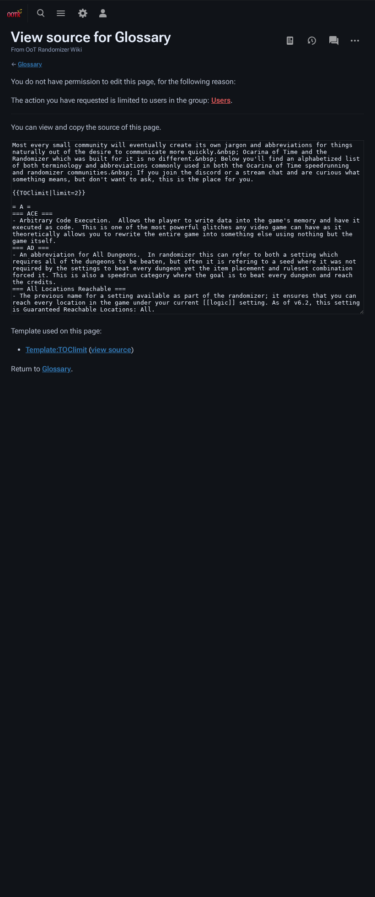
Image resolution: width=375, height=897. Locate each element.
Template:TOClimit (56, 349)
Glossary (30, 64)
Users (220, 100)
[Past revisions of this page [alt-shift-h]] (312, 40)
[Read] (290, 40)
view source (111, 349)
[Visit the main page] (14, 13)
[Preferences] (83, 13)
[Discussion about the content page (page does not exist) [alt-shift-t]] (334, 40)
